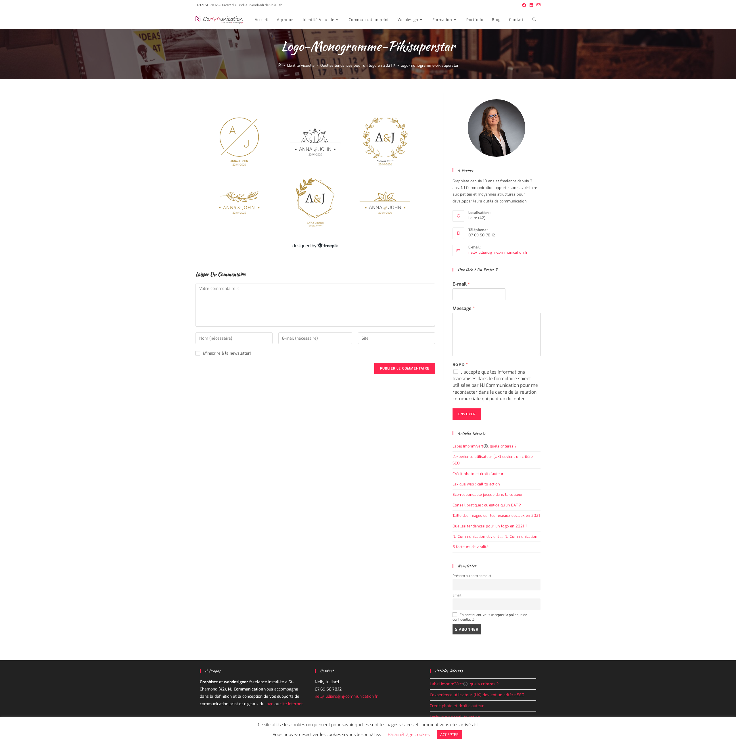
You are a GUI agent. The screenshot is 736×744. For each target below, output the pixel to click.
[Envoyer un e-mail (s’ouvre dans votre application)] (537, 5)
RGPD (460, 365)
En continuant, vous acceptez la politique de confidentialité (490, 617)
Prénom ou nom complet (472, 575)
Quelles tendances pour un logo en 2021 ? (490, 526)
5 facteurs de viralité (470, 546)
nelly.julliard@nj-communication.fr (498, 252)
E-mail (461, 284)
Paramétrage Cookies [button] (409, 734)
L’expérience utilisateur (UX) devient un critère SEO (478, 695)
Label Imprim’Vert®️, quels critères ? (485, 446)
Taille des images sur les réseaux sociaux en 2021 (496, 515)
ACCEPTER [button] (449, 734)
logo (269, 704)
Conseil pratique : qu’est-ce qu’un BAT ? (487, 505)
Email (457, 595)
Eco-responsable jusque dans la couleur (488, 494)
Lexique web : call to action (476, 484)
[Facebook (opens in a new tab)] (524, 5)
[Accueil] (279, 65)
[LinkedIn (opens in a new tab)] (531, 5)
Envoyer (467, 414)
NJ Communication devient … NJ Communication (495, 536)
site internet (291, 704)
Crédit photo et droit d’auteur (478, 473)
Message (464, 308)
